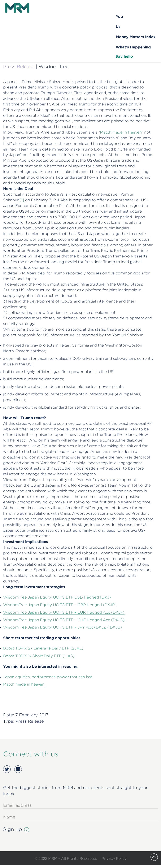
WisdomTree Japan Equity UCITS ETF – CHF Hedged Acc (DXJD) (64, 620)
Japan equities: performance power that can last (47, 677)
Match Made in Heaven (121, 132)
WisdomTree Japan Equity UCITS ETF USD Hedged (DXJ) (57, 597)
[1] (21, 200)
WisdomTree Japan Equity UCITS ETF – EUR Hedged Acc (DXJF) (64, 612)
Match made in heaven (23, 684)
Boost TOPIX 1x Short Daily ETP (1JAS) (39, 656)
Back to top (154, 857)
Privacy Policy (114, 858)
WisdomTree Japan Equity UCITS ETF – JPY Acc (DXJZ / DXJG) (62, 627)
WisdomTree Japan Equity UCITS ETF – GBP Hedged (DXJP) (59, 605)
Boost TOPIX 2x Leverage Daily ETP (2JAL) (43, 648)
